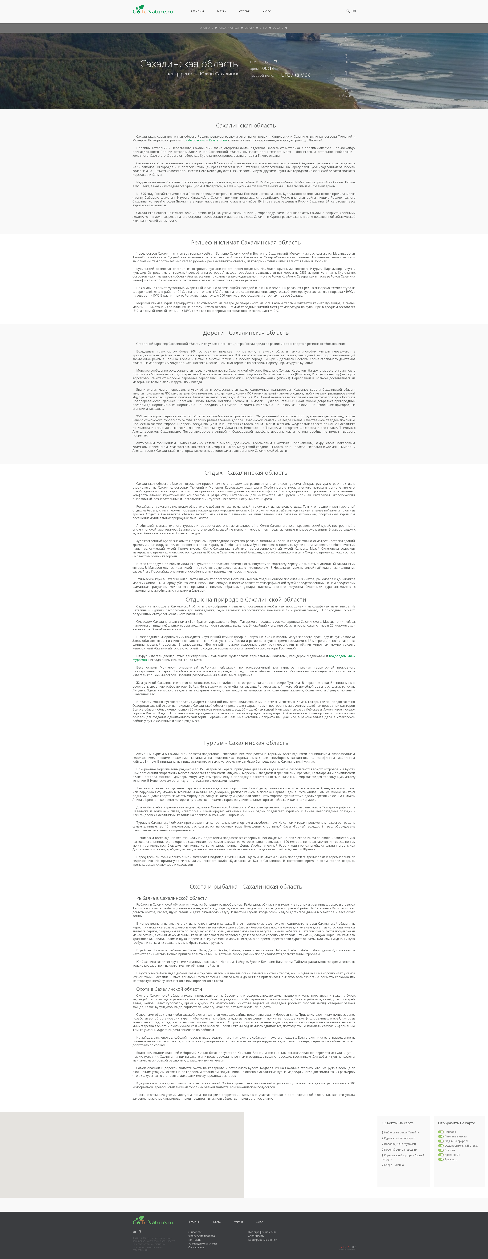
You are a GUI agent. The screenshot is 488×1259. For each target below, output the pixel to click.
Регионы (197, 12)
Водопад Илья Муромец (399, 1144)
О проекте (195, 1232)
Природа (450, 1132)
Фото (267, 12)
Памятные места (456, 1136)
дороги (249, 27)
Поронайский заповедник (400, 1149)
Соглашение (196, 1247)
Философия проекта (201, 1236)
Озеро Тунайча (393, 1165)
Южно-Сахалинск (219, 73)
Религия (450, 1150)
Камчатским (218, 140)
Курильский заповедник (399, 1138)
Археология (452, 1155)
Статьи (244, 12)
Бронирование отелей (262, 1239)
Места (221, 12)
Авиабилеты (256, 1236)
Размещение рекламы (202, 1243)
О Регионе (206, 27)
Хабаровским (195, 140)
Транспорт (452, 1159)
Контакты (194, 1239)
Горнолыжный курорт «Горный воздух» (403, 1157)
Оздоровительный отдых (461, 1145)
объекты (278, 27)
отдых (263, 27)
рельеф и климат (228, 27)
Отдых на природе (457, 1141)
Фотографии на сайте (262, 1232)
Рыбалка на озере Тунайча (401, 1132)
